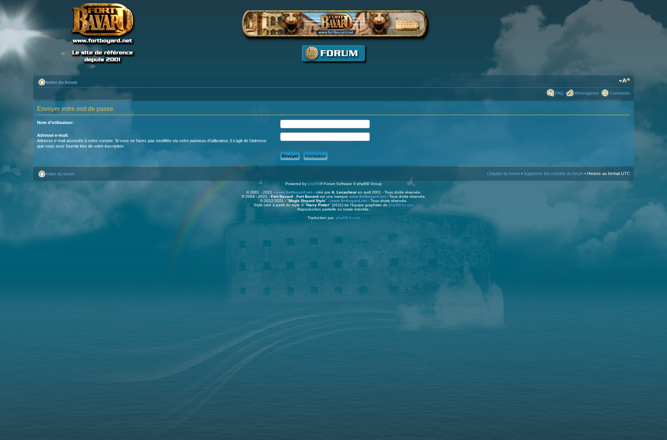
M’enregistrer (586, 93)
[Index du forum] (333, 68)
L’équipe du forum (503, 173)
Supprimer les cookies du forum (553, 173)
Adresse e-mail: (53, 135)
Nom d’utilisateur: (55, 122)
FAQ (559, 93)
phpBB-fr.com (401, 205)
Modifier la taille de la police (624, 80)
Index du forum (61, 82)
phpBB (314, 184)
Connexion (620, 93)
